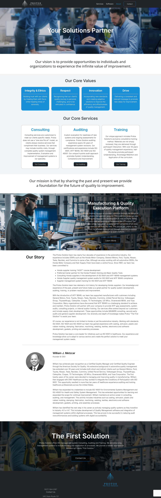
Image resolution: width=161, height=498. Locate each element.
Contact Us (50, 492)
